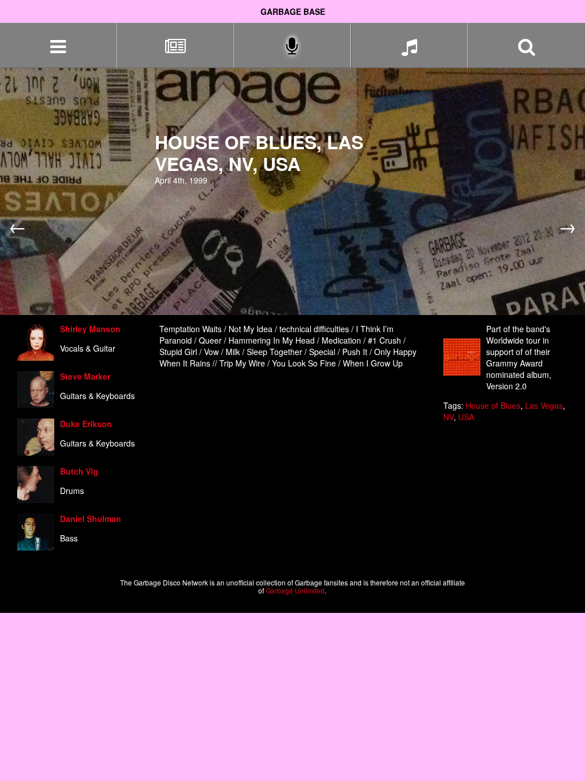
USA (466, 417)
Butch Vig (79, 471)
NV (448, 417)
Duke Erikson (86, 423)
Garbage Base (293, 11)
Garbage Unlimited (295, 590)
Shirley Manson (90, 328)
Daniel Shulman (90, 518)
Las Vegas (544, 405)
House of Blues (493, 405)
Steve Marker (85, 376)
